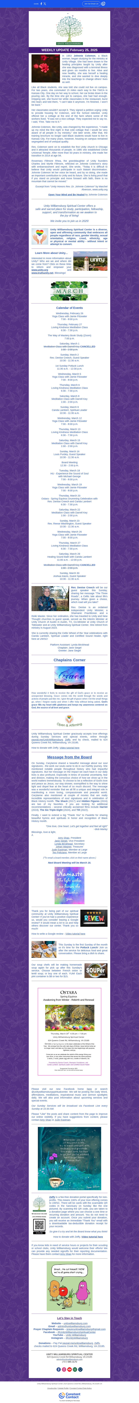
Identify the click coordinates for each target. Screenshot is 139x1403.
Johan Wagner (63, 846)
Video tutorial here (69, 747)
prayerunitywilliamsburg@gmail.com (86, 1329)
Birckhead (67, 844)
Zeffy (67, 739)
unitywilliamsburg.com (76, 1323)
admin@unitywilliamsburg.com (74, 1326)
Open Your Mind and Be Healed (66, 194)
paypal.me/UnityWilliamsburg (47, 739)
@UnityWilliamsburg (77, 1338)
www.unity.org (39, 270)
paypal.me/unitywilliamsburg (77, 1343)
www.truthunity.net (42, 273)
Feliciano (62, 852)
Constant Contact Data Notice (81, 1388)
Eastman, (63, 849)
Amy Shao (63, 838)
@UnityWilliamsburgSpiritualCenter (77, 1332)
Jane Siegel (61, 841)
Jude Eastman (62, 1120)
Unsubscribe (52, 1388)
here (89, 1089)
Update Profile (63, 1388)
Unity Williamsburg (76, 1335)
